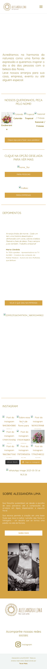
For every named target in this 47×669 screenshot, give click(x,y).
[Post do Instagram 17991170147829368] (9, 437)
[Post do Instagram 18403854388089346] (9, 422)
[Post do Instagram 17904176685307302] (23, 437)
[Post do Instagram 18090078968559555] (37, 422)
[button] (4, 121)
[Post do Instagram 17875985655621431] (23, 451)
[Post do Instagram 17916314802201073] (37, 451)
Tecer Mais (23, 663)
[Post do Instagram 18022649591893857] (37, 437)
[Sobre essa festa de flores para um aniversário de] (23, 422)
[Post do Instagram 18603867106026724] (9, 451)
